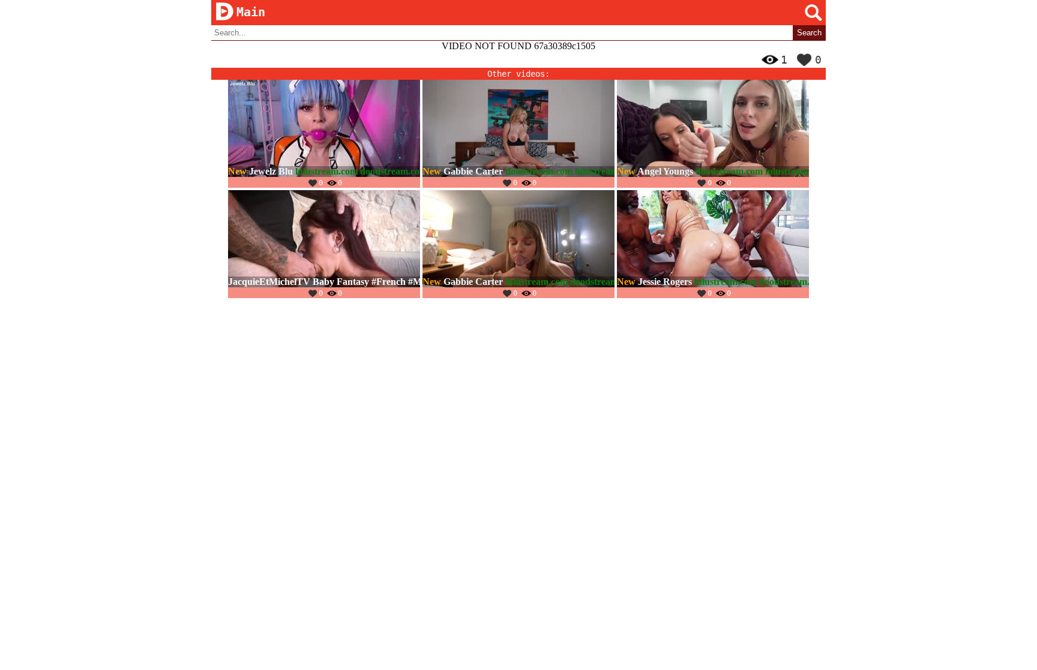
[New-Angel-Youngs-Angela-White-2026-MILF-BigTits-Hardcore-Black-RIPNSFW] (713, 134)
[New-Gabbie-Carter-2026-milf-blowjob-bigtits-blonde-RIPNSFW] (518, 244)
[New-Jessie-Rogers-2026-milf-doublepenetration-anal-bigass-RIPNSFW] (713, 244)
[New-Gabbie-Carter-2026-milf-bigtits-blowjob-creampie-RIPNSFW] (518, 134)
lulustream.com (326, 171)
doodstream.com (393, 171)
